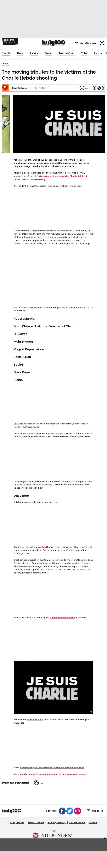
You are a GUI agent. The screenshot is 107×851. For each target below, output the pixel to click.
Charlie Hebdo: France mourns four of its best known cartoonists (53, 774)
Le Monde (19, 423)
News (20, 53)
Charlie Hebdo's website (62, 617)
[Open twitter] (69, 811)
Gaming (34, 53)
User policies (17, 822)
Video (84, 53)
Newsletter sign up (88, 43)
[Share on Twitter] (99, 88)
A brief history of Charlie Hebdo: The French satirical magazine (52, 767)
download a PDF (35, 719)
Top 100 (6, 53)
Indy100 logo (53, 43)
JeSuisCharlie (46, 547)
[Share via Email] (103, 88)
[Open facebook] (62, 811)
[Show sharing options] (91, 712)
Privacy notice (36, 822)
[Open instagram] (77, 811)
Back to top (97, 810)
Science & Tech (66, 53)
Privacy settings (57, 822)
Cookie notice (77, 822)
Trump (48, 53)
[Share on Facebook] (94, 88)
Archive (93, 822)
